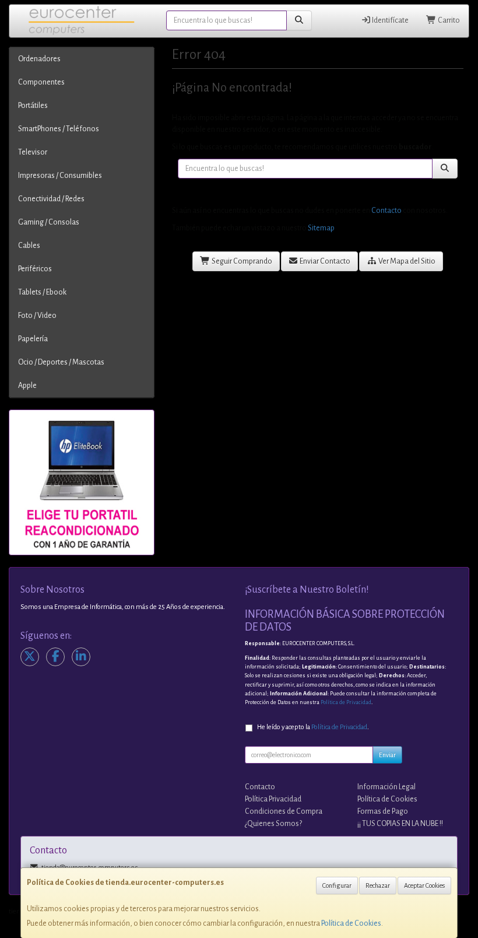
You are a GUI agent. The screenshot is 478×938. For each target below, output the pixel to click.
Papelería (33, 339)
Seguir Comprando (241, 261)
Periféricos (35, 269)
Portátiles (33, 106)
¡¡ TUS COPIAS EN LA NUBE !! (400, 824)
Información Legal (386, 787)
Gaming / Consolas (48, 222)
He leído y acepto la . (313, 727)
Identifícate (390, 20)
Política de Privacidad (346, 702)
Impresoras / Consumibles (60, 176)
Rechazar (377, 885)
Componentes (41, 82)
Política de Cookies (351, 923)
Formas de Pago (382, 811)
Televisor (32, 152)
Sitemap (321, 228)
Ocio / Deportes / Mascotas (61, 362)
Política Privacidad (273, 799)
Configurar (337, 885)
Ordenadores (39, 59)
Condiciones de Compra (283, 811)
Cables (29, 246)
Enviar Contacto (324, 261)
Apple (27, 386)
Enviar (387, 754)
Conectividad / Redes (51, 199)
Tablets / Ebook (42, 292)
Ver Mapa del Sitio (406, 261)
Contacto (386, 210)
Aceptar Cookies (424, 885)
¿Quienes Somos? (273, 824)
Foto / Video (37, 316)
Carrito (448, 20)
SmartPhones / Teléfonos (58, 129)
